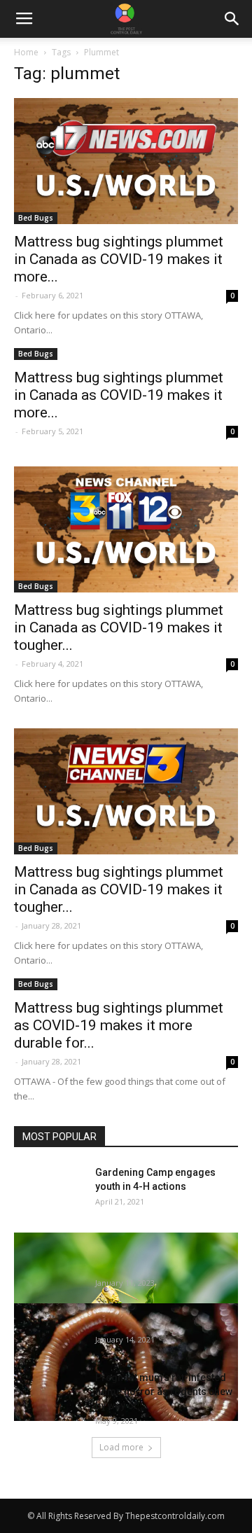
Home (26, 52)
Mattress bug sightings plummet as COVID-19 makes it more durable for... (118, 1025)
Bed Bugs (35, 218)
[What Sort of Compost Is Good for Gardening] (126, 1362)
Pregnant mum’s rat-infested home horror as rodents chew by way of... (163, 1391)
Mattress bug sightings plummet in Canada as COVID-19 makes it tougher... (118, 627)
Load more (121, 1447)
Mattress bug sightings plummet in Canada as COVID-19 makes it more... (118, 259)
